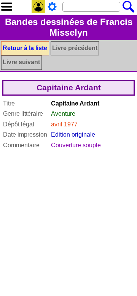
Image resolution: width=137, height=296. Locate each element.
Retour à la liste (25, 48)
